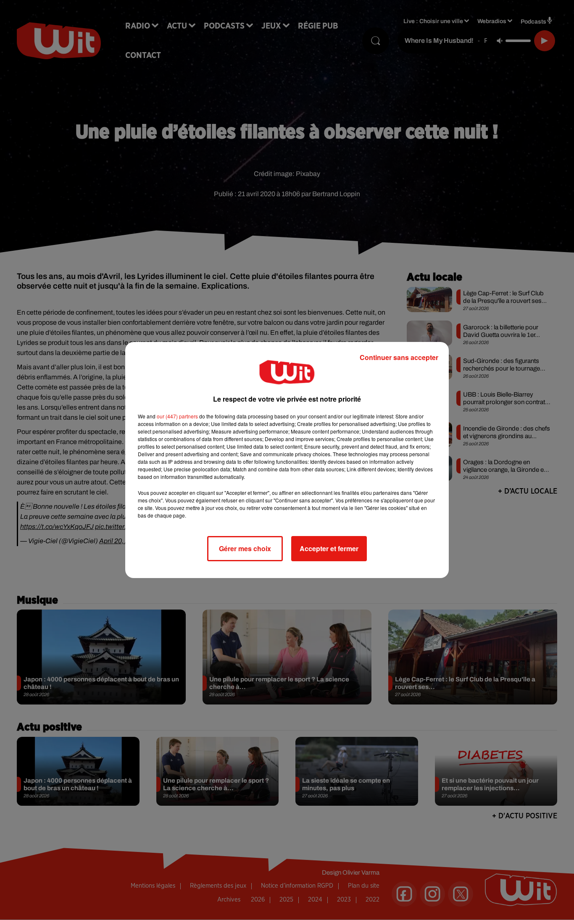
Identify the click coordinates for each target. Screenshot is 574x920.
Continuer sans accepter (399, 357)
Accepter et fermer (329, 548)
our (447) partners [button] (177, 416)
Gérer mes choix (245, 548)
